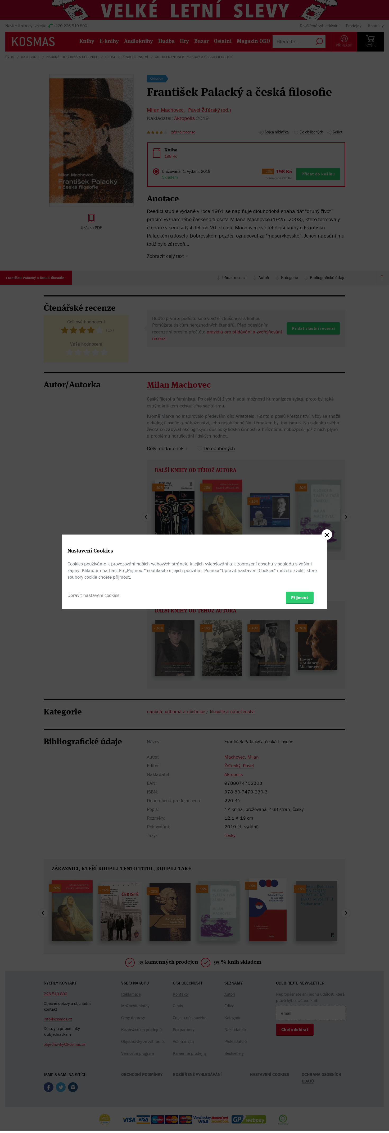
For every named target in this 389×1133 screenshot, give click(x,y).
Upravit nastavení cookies (93, 595)
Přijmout (299, 597)
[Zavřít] (327, 534)
